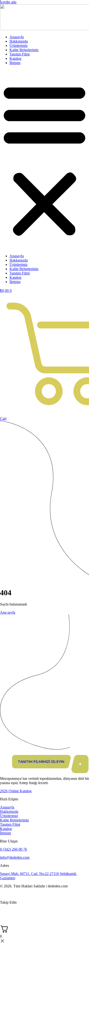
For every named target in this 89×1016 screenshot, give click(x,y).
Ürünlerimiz (18, 46)
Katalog (15, 58)
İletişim (14, 63)
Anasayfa (16, 37)
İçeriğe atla (8, 2)
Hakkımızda (18, 41)
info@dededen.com (14, 857)
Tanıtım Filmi (19, 54)
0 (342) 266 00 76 (13, 849)
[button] (44, 159)
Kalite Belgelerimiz (23, 50)
